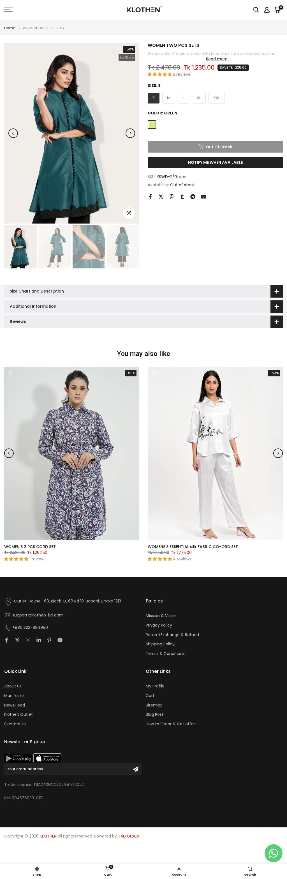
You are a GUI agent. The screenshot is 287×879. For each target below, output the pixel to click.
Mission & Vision (161, 615)
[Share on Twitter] (160, 196)
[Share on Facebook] (150, 196)
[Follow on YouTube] (60, 640)
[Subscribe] (135, 769)
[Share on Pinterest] (171, 196)
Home (9, 28)
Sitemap (154, 705)
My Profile (155, 686)
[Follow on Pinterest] (49, 640)
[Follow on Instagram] (28, 640)
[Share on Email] (203, 196)
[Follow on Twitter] (17, 640)
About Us (13, 686)
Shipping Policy (160, 644)
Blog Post (154, 714)
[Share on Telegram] (192, 196)
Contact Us (15, 724)
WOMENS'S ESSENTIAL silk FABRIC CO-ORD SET (193, 546)
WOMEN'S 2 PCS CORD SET (30, 546)
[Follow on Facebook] (6, 640)
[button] (160, 74)
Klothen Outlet (18, 714)
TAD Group (128, 836)
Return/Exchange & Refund (172, 635)
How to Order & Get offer (170, 724)
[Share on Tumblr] (182, 196)
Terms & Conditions (165, 653)
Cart (150, 695)
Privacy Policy (159, 625)
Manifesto (14, 695)
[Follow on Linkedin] (38, 640)
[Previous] (13, 133)
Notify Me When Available (215, 162)
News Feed (14, 705)
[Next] (130, 133)
